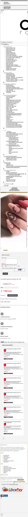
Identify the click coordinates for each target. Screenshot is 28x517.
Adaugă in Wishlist (4, 298)
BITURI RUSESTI (9, 85)
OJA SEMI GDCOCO (10, 112)
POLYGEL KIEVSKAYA (11, 179)
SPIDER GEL (8, 67)
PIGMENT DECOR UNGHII (11, 78)
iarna (23, 342)
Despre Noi (5, 466)
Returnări (5, 471)
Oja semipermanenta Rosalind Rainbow (14, 113)
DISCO (10, 147)
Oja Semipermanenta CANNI (11, 123)
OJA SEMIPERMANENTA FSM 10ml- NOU (14, 122)
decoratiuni (20, 342)
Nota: (3, 266)
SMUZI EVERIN (9, 117)
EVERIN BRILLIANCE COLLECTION (13, 100)
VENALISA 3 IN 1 (9, 119)
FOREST (11, 149)
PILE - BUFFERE (9, 90)
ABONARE (20, 479)
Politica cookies (6, 469)
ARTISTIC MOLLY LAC (10, 49)
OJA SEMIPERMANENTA (11, 144)
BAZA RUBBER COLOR (11, 132)
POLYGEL (8, 178)
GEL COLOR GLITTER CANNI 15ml (13, 57)
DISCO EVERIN (9, 97)
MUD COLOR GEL (9, 63)
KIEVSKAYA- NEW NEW (11, 106)
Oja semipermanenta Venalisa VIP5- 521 (12, 410)
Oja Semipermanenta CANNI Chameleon (14, 125)
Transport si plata (7, 470)
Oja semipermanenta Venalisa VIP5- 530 (12, 381)
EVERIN (8, 98)
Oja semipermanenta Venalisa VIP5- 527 (12, 395)
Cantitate (2, 295)
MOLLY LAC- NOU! (10, 107)
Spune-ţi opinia (7, 301)
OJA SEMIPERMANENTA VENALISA (13, 114)
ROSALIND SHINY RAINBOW (12, 65)
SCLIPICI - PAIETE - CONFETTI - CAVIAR (14, 79)
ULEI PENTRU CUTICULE (11, 159)
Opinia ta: (3, 263)
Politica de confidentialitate (9, 468)
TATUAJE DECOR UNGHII (11, 81)
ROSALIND (8, 116)
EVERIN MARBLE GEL (10, 52)
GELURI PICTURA (10, 136)
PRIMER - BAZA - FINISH (11, 158)
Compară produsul (13, 298)
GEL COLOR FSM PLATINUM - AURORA (14, 56)
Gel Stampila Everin (10, 58)
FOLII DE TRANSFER (10, 76)
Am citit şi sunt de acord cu (13, 481)
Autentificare (6, 455)
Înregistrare (5, 456)
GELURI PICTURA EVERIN (11, 60)
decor (9, 342)
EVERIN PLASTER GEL (11, 53)
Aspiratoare (8, 163)
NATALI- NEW (9, 108)
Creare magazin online (13, 484)
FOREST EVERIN (9, 104)
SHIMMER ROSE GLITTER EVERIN (13, 66)
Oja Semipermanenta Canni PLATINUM (14, 127)
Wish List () (6, 461)
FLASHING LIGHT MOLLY (11, 103)
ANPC (4, 472)
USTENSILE (8, 92)
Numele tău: (4, 257)
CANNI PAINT (9, 51)
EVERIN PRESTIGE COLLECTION (13, 101)
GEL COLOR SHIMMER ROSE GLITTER (14, 133)
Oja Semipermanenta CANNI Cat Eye (13, 124)
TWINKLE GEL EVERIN (11, 69)
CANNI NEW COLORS (10, 50)
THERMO (8, 118)
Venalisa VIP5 (9, 120)
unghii (11, 342)
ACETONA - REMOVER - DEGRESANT (14, 157)
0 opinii (2, 301)
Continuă (5, 273)
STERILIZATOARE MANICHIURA (13, 167)
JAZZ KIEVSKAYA (9, 62)
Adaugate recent (7, 345)
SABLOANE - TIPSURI (10, 91)
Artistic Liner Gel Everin (10, 47)
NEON (10, 150)
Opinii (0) (5, 250)
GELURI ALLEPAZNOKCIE (11, 172)
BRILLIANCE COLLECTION (14, 145)
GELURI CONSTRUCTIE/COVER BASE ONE (15, 173)
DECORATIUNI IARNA (10, 75)
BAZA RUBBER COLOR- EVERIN (15, 142)
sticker (5, 342)
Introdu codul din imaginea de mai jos (9, 268)
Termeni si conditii (7, 467)
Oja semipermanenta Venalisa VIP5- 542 (12, 366)
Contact (5, 459)
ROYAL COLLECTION (13, 152)
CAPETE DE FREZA (10, 86)
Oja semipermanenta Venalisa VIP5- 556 (12, 352)
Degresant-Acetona (12, 143)
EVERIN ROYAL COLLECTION (12, 102)
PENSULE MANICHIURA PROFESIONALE (14, 88)
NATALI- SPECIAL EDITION (11, 109)
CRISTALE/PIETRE (10, 73)
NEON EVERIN (9, 111)
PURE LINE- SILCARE (10, 181)
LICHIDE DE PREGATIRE (11, 141)
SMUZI (10, 153)
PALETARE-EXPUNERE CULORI (12, 87)
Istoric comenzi (6, 457)
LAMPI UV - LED (9, 165)
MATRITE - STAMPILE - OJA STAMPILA (14, 77)
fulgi (14, 342)
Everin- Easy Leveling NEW (14, 174)
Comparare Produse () (8, 460)
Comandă (5, 458)
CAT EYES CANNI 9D (10, 96)
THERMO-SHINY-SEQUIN (11, 68)
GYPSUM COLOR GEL (10, 61)
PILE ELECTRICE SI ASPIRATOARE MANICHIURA (16, 166)
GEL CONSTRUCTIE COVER (12, 135)
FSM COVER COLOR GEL (11, 55)
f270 (16, 342)
